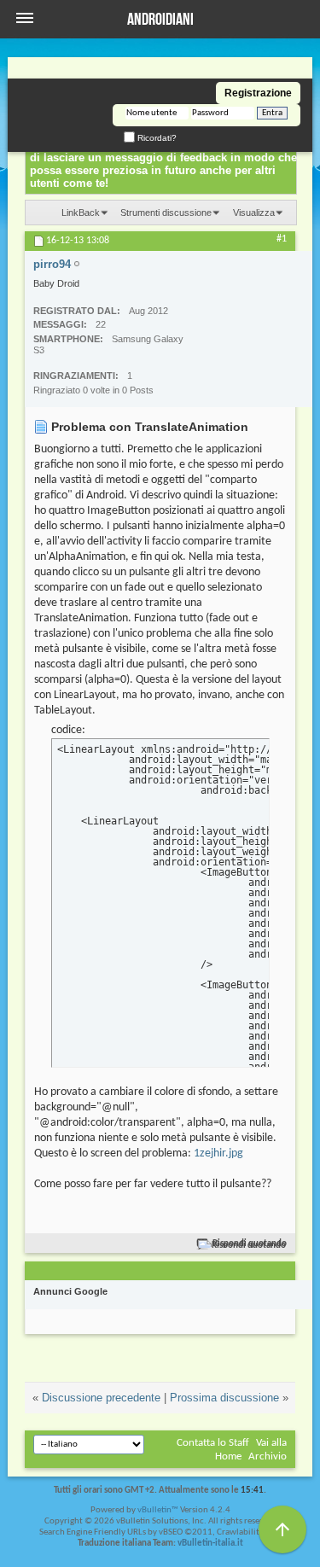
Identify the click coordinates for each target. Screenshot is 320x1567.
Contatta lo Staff (213, 1442)
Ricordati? (156, 138)
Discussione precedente (101, 1397)
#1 (281, 239)
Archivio (267, 1456)
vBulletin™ (157, 1510)
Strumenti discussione (166, 212)
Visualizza (254, 212)
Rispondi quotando (249, 1244)
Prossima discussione (224, 1397)
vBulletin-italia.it (210, 1543)
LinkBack (80, 212)
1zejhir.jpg (218, 1153)
